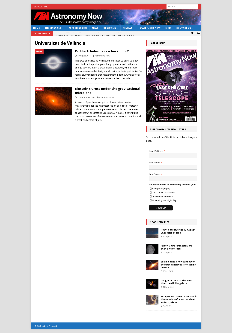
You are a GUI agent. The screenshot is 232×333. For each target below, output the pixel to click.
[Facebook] (186, 33)
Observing (109, 27)
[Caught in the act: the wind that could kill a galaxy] (152, 284)
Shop (168, 27)
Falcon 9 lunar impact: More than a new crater (176, 247)
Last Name (155, 174)
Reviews (127, 27)
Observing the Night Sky (164, 200)
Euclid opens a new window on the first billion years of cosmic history (178, 264)
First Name (155, 162)
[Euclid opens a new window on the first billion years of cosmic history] (152, 265)
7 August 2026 (168, 236)
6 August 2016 (84, 55)
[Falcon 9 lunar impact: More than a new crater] (152, 249)
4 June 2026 (168, 306)
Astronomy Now (102, 55)
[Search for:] (182, 6)
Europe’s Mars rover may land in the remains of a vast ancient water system (179, 299)
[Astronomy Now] (116, 23)
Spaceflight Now (150, 27)
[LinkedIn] (198, 33)
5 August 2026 (168, 252)
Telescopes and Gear (162, 196)
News (95, 27)
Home (36, 27)
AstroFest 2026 (78, 27)
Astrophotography (161, 188)
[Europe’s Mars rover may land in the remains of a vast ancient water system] (152, 300)
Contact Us (183, 27)
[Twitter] (192, 33)
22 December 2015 (86, 97)
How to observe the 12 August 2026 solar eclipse (178, 231)
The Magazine (53, 27)
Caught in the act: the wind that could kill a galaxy (176, 282)
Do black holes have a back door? (102, 51)
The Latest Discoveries (163, 192)
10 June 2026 (168, 287)
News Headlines (159, 222)
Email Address (157, 151)
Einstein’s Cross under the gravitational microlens (107, 90)
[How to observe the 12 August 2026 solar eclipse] (152, 233)
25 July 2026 (168, 271)
